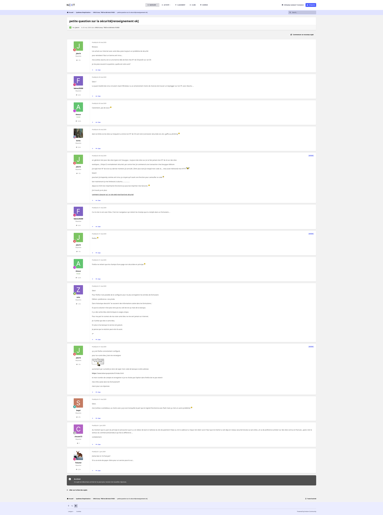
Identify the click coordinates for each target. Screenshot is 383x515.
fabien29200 (78, 88)
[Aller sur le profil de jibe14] (70, 27)
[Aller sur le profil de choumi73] (78, 429)
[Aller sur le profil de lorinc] (78, 133)
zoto (78, 297)
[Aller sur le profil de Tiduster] (78, 455)
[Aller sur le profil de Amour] (78, 107)
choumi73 (78, 437)
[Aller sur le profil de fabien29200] (78, 81)
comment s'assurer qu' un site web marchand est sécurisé (113, 195)
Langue (70, 511)
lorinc (78, 141)
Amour (78, 114)
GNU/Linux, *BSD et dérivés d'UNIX (107, 27)
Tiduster (78, 463)
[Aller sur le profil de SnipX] (78, 403)
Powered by (306, 511)
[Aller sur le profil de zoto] (78, 290)
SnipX (78, 410)
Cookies (78, 511)
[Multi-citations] (92, 70)
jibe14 (77, 27)
